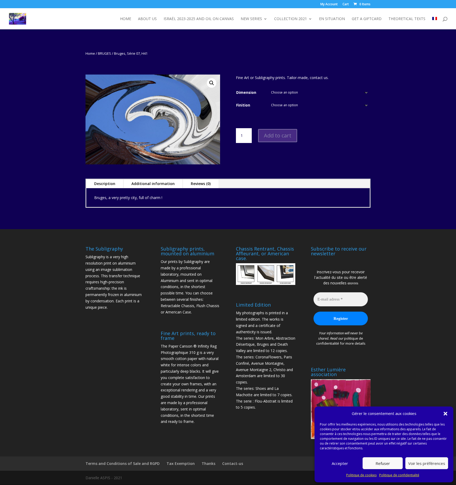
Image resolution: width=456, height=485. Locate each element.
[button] (445, 413)
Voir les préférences (426, 463)
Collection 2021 (290, 19)
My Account (329, 4)
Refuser (383, 463)
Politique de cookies (361, 475)
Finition (243, 105)
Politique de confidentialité (399, 475)
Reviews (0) (201, 183)
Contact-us (232, 463)
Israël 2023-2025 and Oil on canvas (199, 19)
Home (125, 19)
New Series (251, 19)
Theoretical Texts (406, 19)
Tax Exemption (181, 463)
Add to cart (277, 135)
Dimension (246, 92)
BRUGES (104, 53)
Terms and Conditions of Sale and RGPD (123, 463)
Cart (346, 4)
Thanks (208, 463)
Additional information (153, 183)
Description (104, 183)
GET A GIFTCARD (367, 19)
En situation (332, 19)
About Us (147, 19)
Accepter (340, 463)
